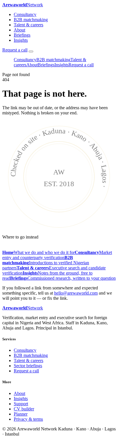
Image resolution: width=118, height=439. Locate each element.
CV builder (24, 408)
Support (21, 403)
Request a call (14, 49)
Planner (20, 414)
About (19, 29)
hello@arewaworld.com (76, 293)
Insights (21, 40)
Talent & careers (28, 24)
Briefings (22, 35)
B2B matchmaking (31, 19)
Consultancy (25, 14)
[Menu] (31, 51)
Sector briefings (28, 365)
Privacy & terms (28, 419)
